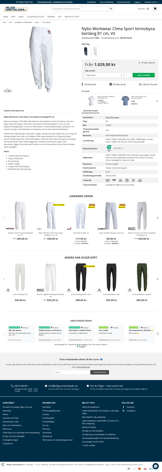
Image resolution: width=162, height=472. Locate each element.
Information (48, 403)
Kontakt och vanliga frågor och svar (17, 407)
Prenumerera (100, 372)
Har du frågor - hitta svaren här (106, 385)
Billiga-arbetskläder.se (16, 464)
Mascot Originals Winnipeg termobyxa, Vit (50, 295)
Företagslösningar (10, 440)
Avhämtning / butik (11, 421)
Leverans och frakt (10, 418)
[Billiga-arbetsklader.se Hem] (16, 9)
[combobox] (82, 8)
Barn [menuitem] (21, 16)
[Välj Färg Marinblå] (86, 52)
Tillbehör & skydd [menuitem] (35, 16)
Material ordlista (89, 427)
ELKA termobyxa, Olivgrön (141, 294)
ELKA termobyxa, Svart (111, 294)
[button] (156, 466)
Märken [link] (51, 16)
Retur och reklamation (12, 425)
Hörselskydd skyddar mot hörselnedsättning (100, 438)
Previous (84, 101)
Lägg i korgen (143, 75)
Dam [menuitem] (13, 16)
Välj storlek (90, 70)
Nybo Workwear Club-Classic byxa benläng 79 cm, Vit (50, 234)
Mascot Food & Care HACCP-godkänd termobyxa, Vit (141, 234)
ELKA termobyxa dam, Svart (81, 294)
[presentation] (156, 217)
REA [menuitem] (59, 16)
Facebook (130, 407)
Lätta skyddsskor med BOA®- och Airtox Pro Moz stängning (100, 422)
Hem (4, 22)
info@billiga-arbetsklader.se (63, 385)
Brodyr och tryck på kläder (14, 436)
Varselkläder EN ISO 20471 (93, 442)
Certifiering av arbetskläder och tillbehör (99, 434)
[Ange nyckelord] (111, 8)
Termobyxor (46, 22)
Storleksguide (48, 418)
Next (156, 101)
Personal (46, 429)
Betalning (7, 410)
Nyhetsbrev (47, 436)
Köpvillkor (46, 407)
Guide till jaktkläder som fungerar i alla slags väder (100, 412)
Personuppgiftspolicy (51, 410)
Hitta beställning (106, 2)
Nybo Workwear (112, 117)
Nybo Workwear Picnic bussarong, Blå (138, 97)
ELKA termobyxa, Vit (20, 294)
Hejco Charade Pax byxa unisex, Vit (111, 233)
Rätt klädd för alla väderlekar (94, 417)
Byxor (37, 22)
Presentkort (8, 443)
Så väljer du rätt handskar (92, 431)
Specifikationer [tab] (90, 111)
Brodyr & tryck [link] (72, 16)
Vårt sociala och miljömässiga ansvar (57, 440)
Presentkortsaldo (123, 2)
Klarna (5, 414)
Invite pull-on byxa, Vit (81, 233)
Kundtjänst (91, 2)
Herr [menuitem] (5, 16)
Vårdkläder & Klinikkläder (23, 22)
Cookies (45, 414)
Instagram (130, 410)
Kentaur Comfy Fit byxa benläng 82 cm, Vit (20, 234)
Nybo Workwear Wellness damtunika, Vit (106, 97)
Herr (10, 22)
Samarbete (46, 432)
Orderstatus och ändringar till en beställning (21, 432)
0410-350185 (21, 385)
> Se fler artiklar (88, 445)
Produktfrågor (48, 421)
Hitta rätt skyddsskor (91, 407)
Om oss (45, 425)
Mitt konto (7, 429)
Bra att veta (88, 403)
